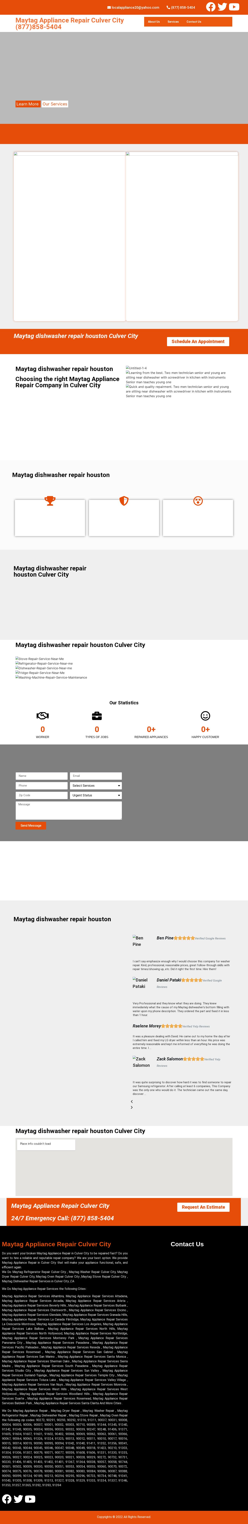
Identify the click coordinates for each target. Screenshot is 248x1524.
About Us (154, 21)
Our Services (55, 104)
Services (173, 21)
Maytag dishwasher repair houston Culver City (76, 336)
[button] (182, 1102)
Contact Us (194, 21)
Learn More (28, 104)
